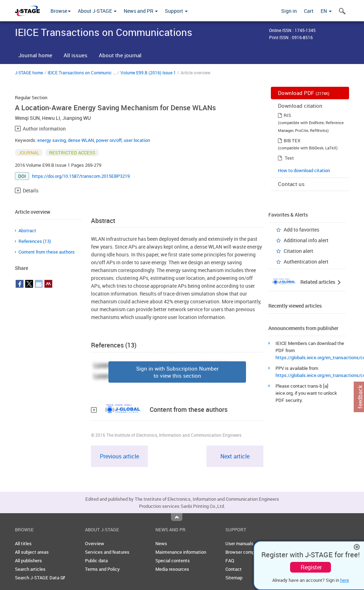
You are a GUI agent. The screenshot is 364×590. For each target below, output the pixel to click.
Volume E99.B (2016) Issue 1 (148, 72)
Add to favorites (301, 229)
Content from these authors (46, 252)
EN (324, 10)
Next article (235, 456)
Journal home (35, 55)
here (344, 580)
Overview (94, 543)
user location (137, 140)
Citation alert (298, 251)
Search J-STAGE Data (37, 577)
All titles (23, 543)
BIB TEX (292, 140)
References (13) (34, 241)
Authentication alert (306, 261)
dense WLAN (81, 140)
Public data (96, 560)
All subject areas (32, 552)
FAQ (229, 560)
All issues (75, 55)
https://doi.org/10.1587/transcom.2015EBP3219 (81, 176)
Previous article (119, 456)
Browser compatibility (247, 552)
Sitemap (233, 577)
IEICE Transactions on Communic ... (82, 72)
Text (289, 158)
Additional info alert (306, 240)
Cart (309, 10)
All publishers (28, 560)
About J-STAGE (95, 10)
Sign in (289, 10)
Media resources (172, 569)
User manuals (239, 543)
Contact (233, 569)
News (161, 543)
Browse (58, 10)
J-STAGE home (29, 72)
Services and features (107, 552)
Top (176, 517)
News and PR (139, 10)
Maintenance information (180, 552)
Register (311, 567)
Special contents (172, 560)
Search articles (30, 569)
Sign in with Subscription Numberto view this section (177, 372)
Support (174, 10)
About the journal (120, 55)
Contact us (291, 183)
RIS (287, 115)
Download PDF (304, 92)
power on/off (109, 140)
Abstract (27, 230)
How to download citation (304, 170)
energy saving (51, 140)
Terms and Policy (102, 569)
